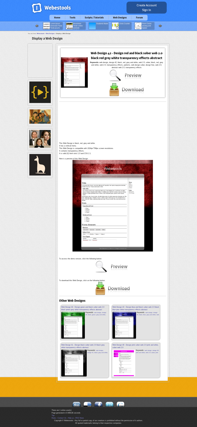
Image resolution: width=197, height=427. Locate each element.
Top (53, 415)
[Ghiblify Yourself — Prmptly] (40, 123)
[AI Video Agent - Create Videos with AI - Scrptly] (40, 102)
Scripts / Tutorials (94, 17)
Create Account (147, 5)
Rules (54, 418)
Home (57, 17)
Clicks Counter (124, 23)
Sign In (146, 10)
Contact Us (62, 418)
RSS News (79, 418)
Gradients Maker (102, 23)
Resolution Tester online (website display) (78, 26)
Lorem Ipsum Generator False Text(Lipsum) (56, 26)
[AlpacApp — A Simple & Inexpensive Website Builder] (40, 175)
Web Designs (120, 17)
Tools (72, 17)
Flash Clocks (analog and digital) (146, 26)
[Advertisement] (112, 122)
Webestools (40, 33)
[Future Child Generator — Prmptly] (40, 147)
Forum (139, 17)
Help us (71, 418)
